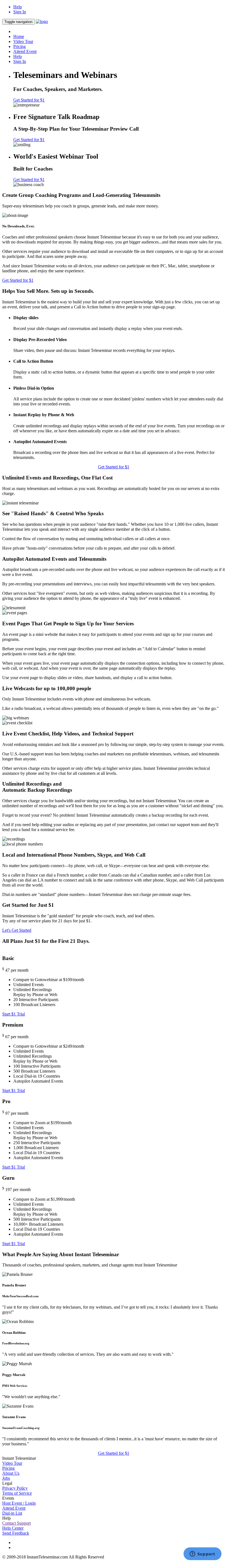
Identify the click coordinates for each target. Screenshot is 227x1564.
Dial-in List (12, 1513)
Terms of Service (17, 1493)
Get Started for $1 (29, 100)
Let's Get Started (16, 930)
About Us (10, 1473)
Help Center (13, 1528)
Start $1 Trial (13, 1014)
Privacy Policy (15, 1488)
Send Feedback (15, 1533)
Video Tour (23, 41)
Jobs (6, 1478)
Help (17, 56)
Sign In (19, 61)
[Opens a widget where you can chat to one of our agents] (202, 1554)
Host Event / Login (19, 1503)
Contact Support (16, 1523)
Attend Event (25, 51)
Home (18, 36)
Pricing (19, 46)
